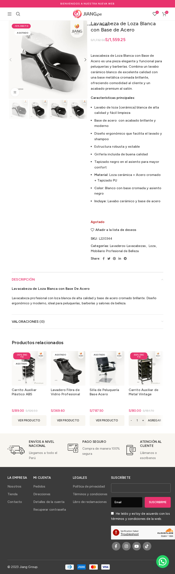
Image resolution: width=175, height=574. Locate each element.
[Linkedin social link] (119, 258)
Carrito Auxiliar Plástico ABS (24, 392)
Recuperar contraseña (49, 510)
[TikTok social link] (147, 546)
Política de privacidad (89, 486)
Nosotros (14, 486)
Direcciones (41, 494)
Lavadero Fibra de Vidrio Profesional (65, 392)
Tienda (12, 494)
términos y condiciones (128, 519)
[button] (146, 420)
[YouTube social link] (136, 546)
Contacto (14, 502)
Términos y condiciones (90, 494)
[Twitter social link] (109, 258)
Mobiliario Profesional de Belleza (115, 251)
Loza (152, 246)
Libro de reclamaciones (90, 502)
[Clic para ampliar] (15, 92)
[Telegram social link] (125, 258)
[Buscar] (18, 14)
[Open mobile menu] (9, 14)
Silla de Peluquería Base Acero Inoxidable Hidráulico (107, 394)
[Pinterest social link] (114, 258)
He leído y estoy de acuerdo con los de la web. (140, 516)
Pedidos (39, 486)
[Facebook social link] (103, 258)
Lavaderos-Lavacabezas (128, 246)
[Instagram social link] (126, 546)
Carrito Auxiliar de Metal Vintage (144, 392)
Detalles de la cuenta (48, 502)
